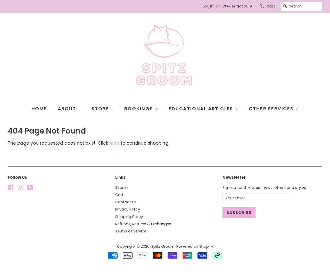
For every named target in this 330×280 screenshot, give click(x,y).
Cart (270, 6)
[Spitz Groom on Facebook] (11, 188)
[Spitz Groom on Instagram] (20, 188)
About (68, 108)
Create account (237, 6)
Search (121, 187)
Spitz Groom (163, 246)
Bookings (139, 108)
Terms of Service (130, 231)
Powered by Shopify (194, 246)
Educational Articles (202, 108)
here (114, 143)
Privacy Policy (127, 209)
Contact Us (125, 202)
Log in (207, 6)
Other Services (272, 108)
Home (39, 108)
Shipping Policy (129, 216)
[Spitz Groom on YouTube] (30, 188)
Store (101, 108)
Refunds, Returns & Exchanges (143, 224)
